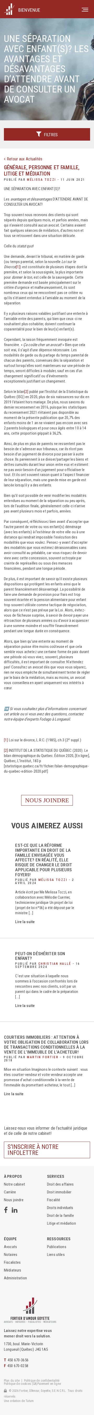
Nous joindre (47, 800)
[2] (26, 391)
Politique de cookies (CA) (20, 1383)
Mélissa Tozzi (41, 179)
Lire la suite (25, 921)
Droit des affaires (60, 1184)
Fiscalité (53, 1200)
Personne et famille (53, 167)
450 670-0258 (17, 1365)
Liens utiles (56, 1254)
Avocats (10, 1246)
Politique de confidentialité (42, 1380)
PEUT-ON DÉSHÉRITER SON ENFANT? (40, 956)
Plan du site (12, 1380)
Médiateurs (12, 1270)
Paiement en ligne (49, 1383)
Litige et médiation (27, 174)
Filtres (50, 134)
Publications (56, 1246)
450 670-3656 (18, 1360)
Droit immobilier (59, 1192)
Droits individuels (60, 1207)
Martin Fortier (42, 1057)
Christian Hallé (54, 964)
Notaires (10, 1254)
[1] (18, 267)
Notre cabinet (14, 1184)
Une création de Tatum (19, 1401)
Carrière (10, 1192)
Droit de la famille (60, 1215)
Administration (15, 1278)
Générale (15, 167)
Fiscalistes (12, 1262)
